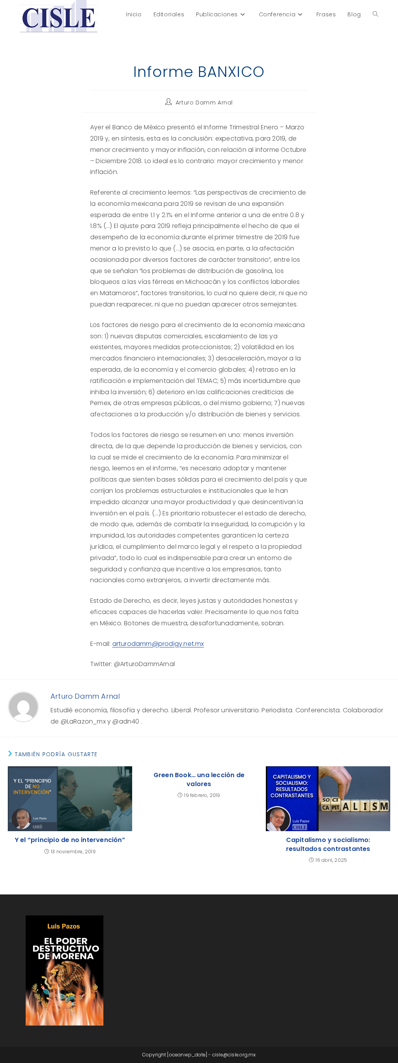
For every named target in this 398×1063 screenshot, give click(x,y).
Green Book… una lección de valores (199, 779)
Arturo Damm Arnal (204, 102)
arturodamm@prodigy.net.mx (158, 643)
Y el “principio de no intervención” (70, 840)
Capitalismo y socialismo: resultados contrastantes (328, 844)
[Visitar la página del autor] (23, 706)
